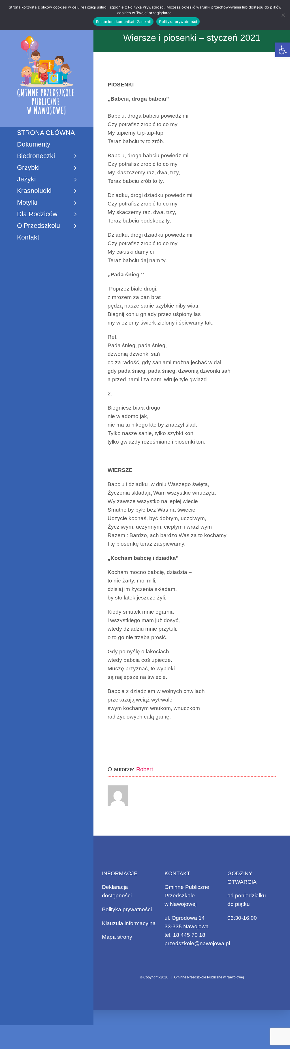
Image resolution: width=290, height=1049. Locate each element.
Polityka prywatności (127, 909)
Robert (144, 769)
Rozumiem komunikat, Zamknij (123, 21)
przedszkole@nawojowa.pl (197, 943)
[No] (283, 15)
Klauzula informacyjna (129, 923)
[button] (282, 50)
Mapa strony (117, 937)
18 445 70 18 (189, 935)
